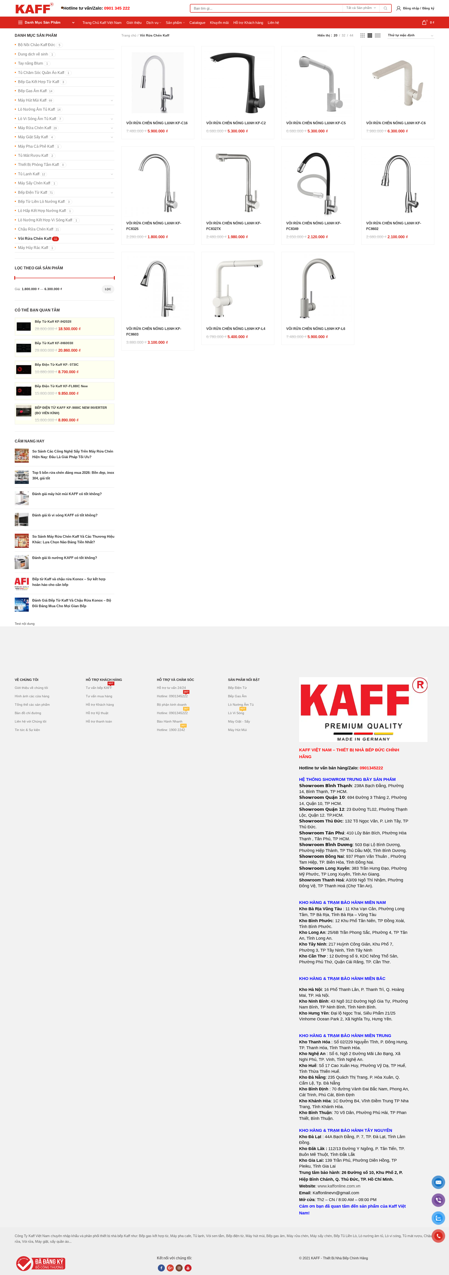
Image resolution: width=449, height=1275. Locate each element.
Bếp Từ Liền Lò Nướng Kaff (41, 202)
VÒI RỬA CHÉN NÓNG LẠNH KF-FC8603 (153, 331)
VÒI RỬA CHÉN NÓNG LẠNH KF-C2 (236, 123)
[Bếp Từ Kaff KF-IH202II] (23, 326)
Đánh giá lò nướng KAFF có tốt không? (64, 558)
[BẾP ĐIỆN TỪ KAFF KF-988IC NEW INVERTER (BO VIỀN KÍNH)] (23, 414)
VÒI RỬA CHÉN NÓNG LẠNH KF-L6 (315, 329)
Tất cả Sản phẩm (359, 8)
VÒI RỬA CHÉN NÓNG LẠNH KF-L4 (235, 329)
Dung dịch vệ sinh (33, 54)
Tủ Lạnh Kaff (28, 174)
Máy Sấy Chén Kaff (34, 183)
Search (385, 8)
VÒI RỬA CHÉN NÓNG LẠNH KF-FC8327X (233, 226)
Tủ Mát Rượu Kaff (33, 155)
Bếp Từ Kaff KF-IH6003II (54, 343)
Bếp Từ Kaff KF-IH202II (53, 321)
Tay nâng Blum (30, 63)
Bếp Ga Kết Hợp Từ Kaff (38, 82)
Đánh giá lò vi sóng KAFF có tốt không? (65, 515)
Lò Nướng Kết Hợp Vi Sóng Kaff (45, 220)
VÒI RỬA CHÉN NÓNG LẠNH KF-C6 (396, 123)
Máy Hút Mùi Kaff (32, 100)
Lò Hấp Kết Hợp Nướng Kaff (42, 211)
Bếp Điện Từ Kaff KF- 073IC (57, 364)
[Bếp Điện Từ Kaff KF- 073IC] (23, 369)
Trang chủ (128, 35)
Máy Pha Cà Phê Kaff (36, 146)
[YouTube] (188, 1267)
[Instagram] (179, 1267)
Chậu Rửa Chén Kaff (35, 229)
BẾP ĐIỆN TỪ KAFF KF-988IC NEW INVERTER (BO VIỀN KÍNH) (71, 410)
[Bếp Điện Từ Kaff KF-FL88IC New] (23, 391)
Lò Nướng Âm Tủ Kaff (36, 109)
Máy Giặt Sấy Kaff (33, 137)
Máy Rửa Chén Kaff (34, 128)
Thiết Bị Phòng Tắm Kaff (38, 165)
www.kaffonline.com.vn (339, 1186)
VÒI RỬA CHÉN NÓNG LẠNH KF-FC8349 (313, 226)
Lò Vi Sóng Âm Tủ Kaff (37, 119)
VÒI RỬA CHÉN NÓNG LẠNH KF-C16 (157, 123)
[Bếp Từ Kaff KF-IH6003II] (23, 348)
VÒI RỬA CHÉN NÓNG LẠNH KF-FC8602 (393, 226)
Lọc (108, 289)
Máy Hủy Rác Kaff (33, 248)
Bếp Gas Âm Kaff (32, 91)
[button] (354, 935)
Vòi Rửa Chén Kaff (34, 239)
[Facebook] (161, 1267)
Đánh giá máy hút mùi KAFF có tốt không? (67, 494)
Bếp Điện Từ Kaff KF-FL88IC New (61, 386)
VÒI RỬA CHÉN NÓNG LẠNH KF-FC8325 (153, 226)
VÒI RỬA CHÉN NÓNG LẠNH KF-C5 (316, 123)
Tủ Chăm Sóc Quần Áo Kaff (41, 73)
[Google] (170, 1267)
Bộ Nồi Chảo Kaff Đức (36, 45)
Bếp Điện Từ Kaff (32, 192)
